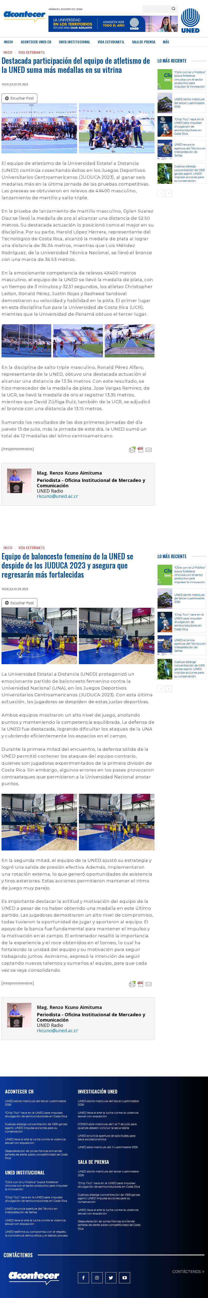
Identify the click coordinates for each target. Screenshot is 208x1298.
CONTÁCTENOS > (188, 1271)
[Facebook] (83, 1277)
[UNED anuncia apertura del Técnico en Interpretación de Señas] (165, 150)
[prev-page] (161, 193)
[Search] (173, 9)
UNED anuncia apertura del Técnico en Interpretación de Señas (190, 150)
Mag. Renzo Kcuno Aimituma (69, 473)
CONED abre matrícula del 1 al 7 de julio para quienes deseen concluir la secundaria (107, 1125)
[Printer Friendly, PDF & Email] (140, 450)
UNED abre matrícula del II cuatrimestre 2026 (108, 1147)
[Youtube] (124, 1277)
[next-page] (169, 193)
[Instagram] (97, 1277)
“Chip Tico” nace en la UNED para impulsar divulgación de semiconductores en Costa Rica (189, 126)
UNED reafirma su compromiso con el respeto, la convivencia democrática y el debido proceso (36, 1233)
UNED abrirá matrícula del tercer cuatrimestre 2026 (189, 102)
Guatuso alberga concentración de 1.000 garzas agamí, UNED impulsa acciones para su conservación (189, 173)
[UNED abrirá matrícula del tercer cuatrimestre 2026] (165, 103)
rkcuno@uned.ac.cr (57, 496)
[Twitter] (110, 1277)
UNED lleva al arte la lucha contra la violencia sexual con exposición (35, 1222)
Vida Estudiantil (32, 52)
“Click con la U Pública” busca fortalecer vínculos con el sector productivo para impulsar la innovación (190, 79)
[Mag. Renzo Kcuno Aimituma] (19, 484)
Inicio (8, 52)
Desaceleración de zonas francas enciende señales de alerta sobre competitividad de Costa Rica (36, 1154)
